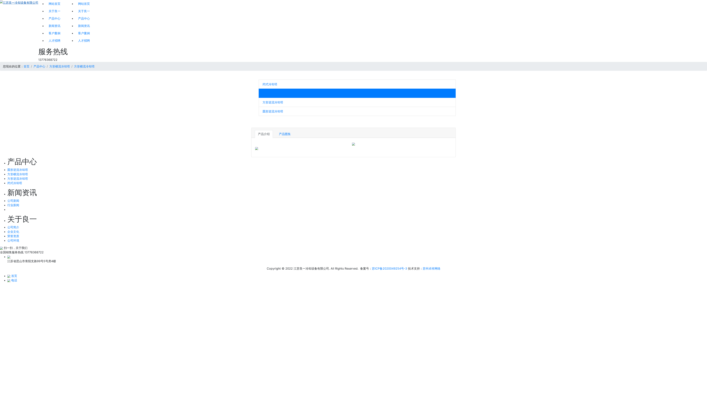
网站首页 (54, 4)
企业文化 (13, 231)
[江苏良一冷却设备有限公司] (19, 31)
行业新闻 (13, 205)
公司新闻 (13, 201)
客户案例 (54, 33)
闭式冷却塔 (270, 84)
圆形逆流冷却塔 (273, 111)
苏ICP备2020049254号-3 (389, 268)
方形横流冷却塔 (59, 66)
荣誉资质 (13, 236)
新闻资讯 (54, 26)
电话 (14, 280)
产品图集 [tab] (285, 134)
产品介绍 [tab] (264, 134)
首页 (26, 66)
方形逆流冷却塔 (273, 102)
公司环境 (13, 240)
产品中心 (54, 18)
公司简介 (13, 227)
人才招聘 (54, 40)
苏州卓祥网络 (431, 268)
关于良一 (54, 11)
